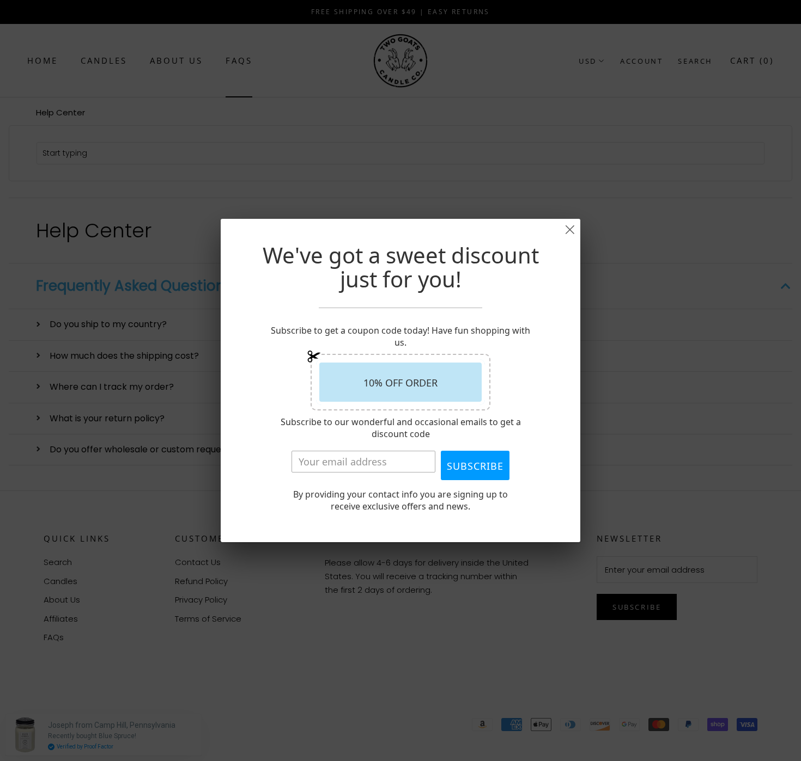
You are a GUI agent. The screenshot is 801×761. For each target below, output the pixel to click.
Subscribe (475, 465)
